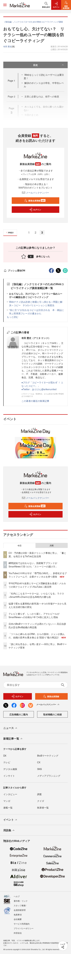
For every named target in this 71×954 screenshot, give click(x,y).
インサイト (9, 775)
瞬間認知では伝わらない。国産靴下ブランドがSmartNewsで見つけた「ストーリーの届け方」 (33, 564)
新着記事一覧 (11, 738)
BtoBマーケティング (47, 755)
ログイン (37, 209)
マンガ (6, 800)
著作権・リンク (21, 900)
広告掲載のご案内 (18, 714)
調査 (39, 794)
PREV (11, 232)
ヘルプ (17, 896)
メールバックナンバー (37, 192)
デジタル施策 (10, 769)
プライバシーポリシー (24, 928)
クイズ (40, 800)
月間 (51, 545)
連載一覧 (8, 807)
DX (4, 755)
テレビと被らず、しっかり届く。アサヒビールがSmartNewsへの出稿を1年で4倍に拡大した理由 (34, 615)
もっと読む (12, 316)
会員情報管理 (20, 910)
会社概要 (18, 919)
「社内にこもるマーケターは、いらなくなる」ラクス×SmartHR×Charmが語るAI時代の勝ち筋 (36, 595)
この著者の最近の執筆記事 (35, 400)
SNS (39, 769)
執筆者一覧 (43, 807)
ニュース (8, 728)
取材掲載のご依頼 (52, 714)
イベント (8, 819)
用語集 (7, 830)
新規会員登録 (36, 200)
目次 (35, 65)
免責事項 (18, 914)
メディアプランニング (48, 775)
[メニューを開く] (5, 5)
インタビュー (10, 794)
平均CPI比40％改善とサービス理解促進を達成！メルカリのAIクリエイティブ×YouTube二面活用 (37, 585)
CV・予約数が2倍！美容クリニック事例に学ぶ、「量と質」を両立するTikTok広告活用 (37, 554)
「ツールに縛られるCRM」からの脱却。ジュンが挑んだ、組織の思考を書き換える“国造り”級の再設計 (37, 635)
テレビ (6, 762)
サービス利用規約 (22, 923)
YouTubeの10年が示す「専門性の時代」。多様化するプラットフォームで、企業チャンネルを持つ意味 (38, 574)
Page (11, 80)
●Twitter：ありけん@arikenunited (38, 389)
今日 (19, 545)
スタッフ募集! (20, 905)
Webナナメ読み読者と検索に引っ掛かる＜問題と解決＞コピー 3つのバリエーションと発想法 (35, 303)
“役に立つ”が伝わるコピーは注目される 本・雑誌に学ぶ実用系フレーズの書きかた (36, 311)
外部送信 (18, 932)
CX (38, 762)
